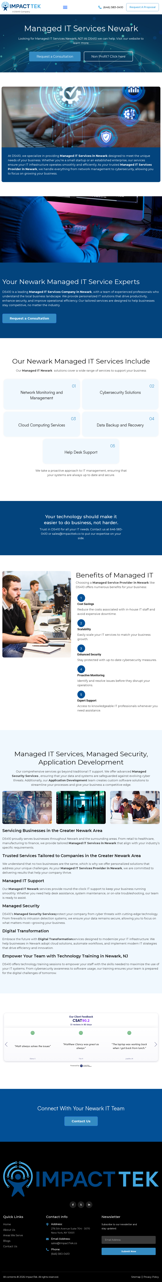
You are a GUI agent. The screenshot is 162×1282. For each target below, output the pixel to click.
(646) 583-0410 (60, 1253)
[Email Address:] (47, 1239)
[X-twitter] (81, 1204)
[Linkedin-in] (89, 1204)
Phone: (55, 1249)
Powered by (74, 1065)
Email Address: (60, 1238)
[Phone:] (47, 1249)
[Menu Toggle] (65, 7)
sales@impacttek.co (66, 534)
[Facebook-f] (73, 1204)
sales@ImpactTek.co (64, 1243)
